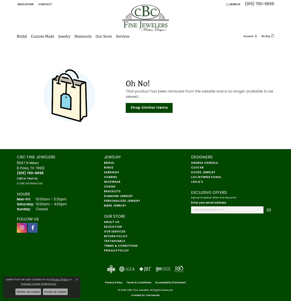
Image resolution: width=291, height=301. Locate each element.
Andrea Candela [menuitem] (204, 163)
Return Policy (115, 236)
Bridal (22, 36)
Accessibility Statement (170, 283)
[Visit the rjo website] (179, 269)
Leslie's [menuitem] (197, 182)
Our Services (115, 231)
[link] (44, 4)
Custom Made (42, 36)
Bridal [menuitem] (109, 163)
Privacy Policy (116, 250)
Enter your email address (208, 203)
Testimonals (114, 241)
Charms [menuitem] (110, 177)
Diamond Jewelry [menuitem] (118, 196)
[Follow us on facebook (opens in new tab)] (33, 228)
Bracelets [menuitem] (112, 191)
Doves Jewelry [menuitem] (203, 172)
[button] (25, 4)
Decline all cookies (28, 291)
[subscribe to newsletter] (268, 209)
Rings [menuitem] (108, 167)
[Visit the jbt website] (145, 269)
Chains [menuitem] (110, 186)
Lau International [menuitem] (206, 177)
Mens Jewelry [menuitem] (115, 205)
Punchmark (153, 295)
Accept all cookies (55, 291)
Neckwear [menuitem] (112, 182)
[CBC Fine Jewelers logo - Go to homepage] (145, 18)
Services (122, 36)
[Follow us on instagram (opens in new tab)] (22, 228)
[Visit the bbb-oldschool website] (111, 269)
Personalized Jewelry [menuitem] (122, 201)
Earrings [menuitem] (111, 172)
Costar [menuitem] (197, 167)
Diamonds (83, 36)
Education (113, 227)
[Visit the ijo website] (163, 269)
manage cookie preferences (38, 283)
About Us (111, 222)
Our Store (104, 36)
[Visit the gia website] (127, 269)
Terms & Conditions (121, 246)
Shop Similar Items (149, 108)
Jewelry (64, 36)
